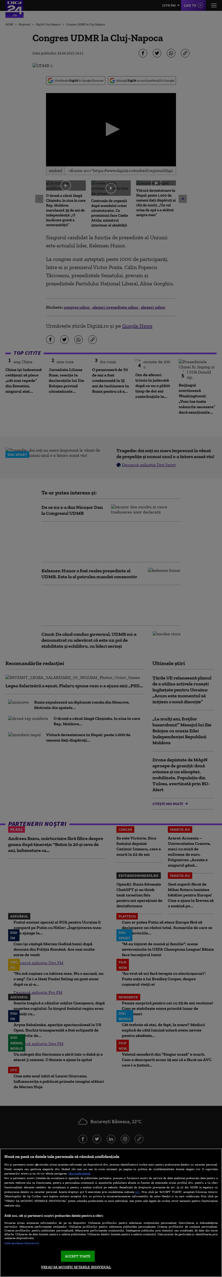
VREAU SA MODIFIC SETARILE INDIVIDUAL (76, 1267)
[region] (111, 1212)
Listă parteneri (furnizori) (21, 1243)
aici (137, 1192)
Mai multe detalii (79, 1173)
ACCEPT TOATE (78, 1256)
